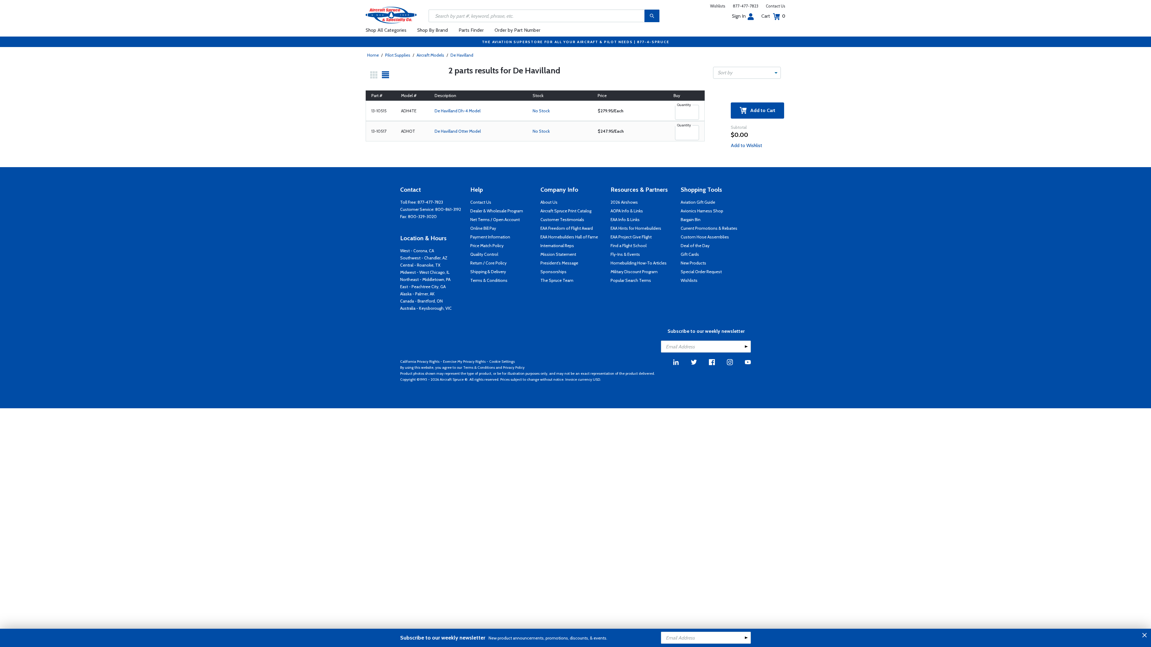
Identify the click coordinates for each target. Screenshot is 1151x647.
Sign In (739, 16)
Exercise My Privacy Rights (464, 361)
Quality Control (484, 254)
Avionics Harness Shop (702, 211)
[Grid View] (373, 74)
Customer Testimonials (562, 219)
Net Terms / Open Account (495, 219)
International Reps (557, 245)
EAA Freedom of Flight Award (566, 228)
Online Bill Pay (483, 228)
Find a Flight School (629, 245)
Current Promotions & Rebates (709, 228)
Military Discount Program (634, 271)
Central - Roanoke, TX (420, 265)
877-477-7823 (745, 6)
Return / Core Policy (488, 263)
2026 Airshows (624, 202)
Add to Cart (761, 110)
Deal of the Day (695, 245)
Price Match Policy (487, 245)
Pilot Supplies (397, 55)
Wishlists (717, 6)
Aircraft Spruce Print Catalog (565, 211)
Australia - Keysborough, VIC (426, 308)
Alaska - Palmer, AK (417, 294)
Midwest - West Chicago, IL (425, 272)
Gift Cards (690, 254)
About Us (549, 202)
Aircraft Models (430, 55)
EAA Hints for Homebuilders (636, 228)
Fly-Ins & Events (625, 254)
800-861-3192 (448, 209)
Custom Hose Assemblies (705, 237)
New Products (693, 263)
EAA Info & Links (625, 219)
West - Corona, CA (417, 250)
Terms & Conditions (488, 280)
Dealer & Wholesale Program (496, 211)
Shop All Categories (386, 30)
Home (373, 55)
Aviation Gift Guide (698, 202)
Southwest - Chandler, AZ (424, 258)
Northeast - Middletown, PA (425, 279)
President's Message (559, 263)
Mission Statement (558, 254)
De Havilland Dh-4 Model (457, 111)
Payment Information (490, 237)
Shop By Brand (432, 30)
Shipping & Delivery (488, 271)
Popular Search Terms (631, 280)
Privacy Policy (514, 367)
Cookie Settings (502, 361)
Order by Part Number (517, 30)
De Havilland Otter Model (458, 131)
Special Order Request (701, 271)
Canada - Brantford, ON (421, 301)
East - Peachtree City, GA (423, 286)
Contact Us (775, 6)
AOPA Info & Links (627, 211)
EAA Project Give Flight (631, 237)
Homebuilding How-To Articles (639, 263)
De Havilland (462, 55)
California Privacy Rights (419, 361)
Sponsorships (553, 271)
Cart (773, 16)
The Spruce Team (556, 280)
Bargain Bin (690, 219)
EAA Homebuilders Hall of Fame (569, 237)
